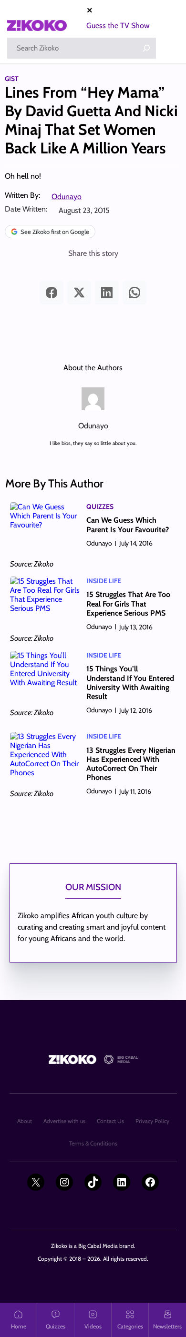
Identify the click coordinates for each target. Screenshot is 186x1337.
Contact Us (110, 1120)
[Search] (146, 48)
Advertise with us (64, 1120)
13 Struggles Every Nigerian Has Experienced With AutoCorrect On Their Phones (131, 764)
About (24, 1120)
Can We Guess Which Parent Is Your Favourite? (127, 525)
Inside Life (103, 581)
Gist (12, 78)
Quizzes (100, 506)
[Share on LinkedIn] (107, 292)
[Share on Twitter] (79, 292)
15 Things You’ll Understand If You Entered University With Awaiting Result (130, 682)
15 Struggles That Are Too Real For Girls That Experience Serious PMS (128, 603)
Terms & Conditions (93, 1143)
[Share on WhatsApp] (134, 292)
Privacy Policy (152, 1120)
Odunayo (67, 196)
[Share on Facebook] (51, 292)
